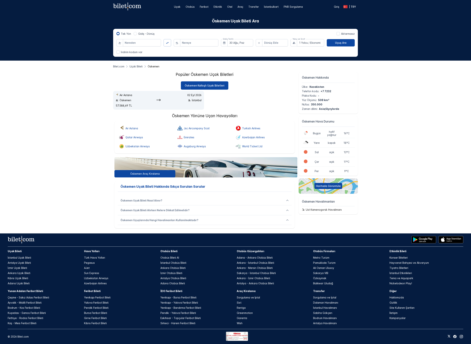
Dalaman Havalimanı (325, 302)
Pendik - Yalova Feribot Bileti (178, 312)
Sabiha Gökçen (322, 312)
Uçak (177, 6)
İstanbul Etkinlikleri (400, 273)
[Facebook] (455, 336)
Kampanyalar (397, 318)
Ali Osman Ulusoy (323, 267)
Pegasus (89, 262)
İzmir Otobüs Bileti (171, 273)
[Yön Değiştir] (167, 43)
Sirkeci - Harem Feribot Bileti (177, 323)
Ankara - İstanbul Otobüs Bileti (255, 262)
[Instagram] (461, 336)
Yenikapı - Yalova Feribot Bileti (179, 302)
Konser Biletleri (398, 257)
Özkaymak (319, 278)
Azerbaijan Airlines (95, 283)
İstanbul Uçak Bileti (19, 257)
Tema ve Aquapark (401, 278)
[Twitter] (449, 336)
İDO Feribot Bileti (171, 291)
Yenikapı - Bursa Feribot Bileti (178, 297)
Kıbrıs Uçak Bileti (18, 278)
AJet (87, 267)
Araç (240, 6)
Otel (229, 6)
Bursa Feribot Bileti (95, 312)
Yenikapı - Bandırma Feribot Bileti (180, 307)
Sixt (239, 302)
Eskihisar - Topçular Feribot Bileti (180, 318)
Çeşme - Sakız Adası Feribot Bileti (28, 297)
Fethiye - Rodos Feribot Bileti (25, 318)
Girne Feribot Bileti (95, 318)
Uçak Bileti (15, 251)
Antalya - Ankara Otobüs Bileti (255, 283)
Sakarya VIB (320, 273)
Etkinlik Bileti (397, 251)
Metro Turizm (321, 257)
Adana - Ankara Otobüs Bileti (255, 257)
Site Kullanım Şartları (402, 307)
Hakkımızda (396, 297)
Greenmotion (245, 312)
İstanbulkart (271, 6)
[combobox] (142, 42)
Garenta (242, 318)
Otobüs (190, 6)
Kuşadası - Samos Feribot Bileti (27, 312)
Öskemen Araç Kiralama (145, 173)
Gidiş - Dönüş (146, 33)
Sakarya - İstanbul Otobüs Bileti (256, 273)
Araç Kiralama (246, 291)
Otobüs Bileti (169, 251)
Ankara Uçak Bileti (19, 273)
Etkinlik (218, 6)
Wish (239, 323)
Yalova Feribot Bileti (96, 302)
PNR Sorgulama (293, 6)
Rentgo (241, 307)
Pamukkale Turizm (324, 262)
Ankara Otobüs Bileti (173, 267)
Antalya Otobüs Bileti (173, 278)
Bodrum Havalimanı (325, 318)
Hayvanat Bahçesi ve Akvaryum (409, 262)
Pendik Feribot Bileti (96, 307)
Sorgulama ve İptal (248, 297)
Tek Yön (126, 33)
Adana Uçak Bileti (19, 283)
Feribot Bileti (92, 291)
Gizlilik (393, 302)
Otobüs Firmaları (324, 251)
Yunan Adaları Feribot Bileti (25, 291)
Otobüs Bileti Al (169, 257)
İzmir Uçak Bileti (17, 267)
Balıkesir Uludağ (323, 283)
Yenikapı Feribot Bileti (97, 297)
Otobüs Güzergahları (250, 251)
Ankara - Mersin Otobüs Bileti (255, 267)
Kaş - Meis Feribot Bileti (22, 323)
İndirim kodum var (131, 52)
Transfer (253, 6)
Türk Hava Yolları (94, 257)
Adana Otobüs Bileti (172, 283)
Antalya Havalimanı (325, 323)
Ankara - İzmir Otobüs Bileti (253, 278)
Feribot (204, 6)
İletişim (393, 312)
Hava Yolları (92, 251)
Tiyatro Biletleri (398, 267)
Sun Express (91, 273)
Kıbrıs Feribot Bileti (95, 323)
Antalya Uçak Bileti (19, 262)
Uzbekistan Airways (96, 278)
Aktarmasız (348, 33)
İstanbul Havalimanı (325, 307)
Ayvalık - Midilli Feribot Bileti (25, 302)
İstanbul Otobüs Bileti (173, 262)
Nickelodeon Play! (400, 283)
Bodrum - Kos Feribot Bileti (24, 307)
